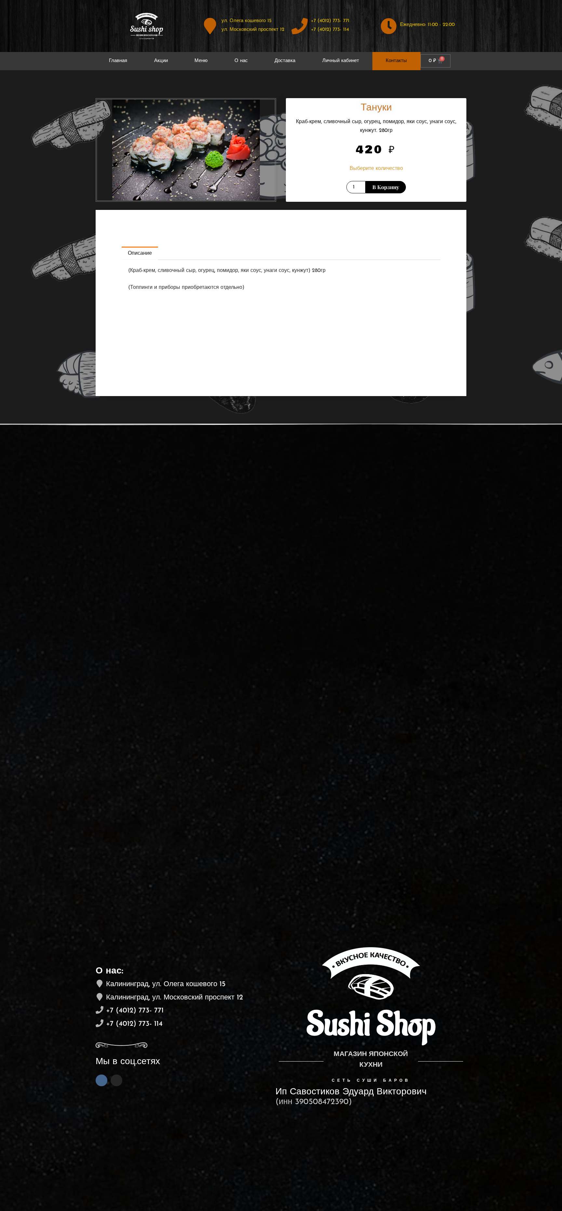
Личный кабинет (340, 60)
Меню (200, 60)
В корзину (385, 187)
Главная (118, 60)
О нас (241, 60)
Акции (161, 60)
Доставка (284, 60)
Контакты (396, 60)
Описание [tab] (140, 253)
